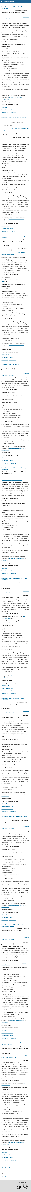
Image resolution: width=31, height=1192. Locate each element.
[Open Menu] (1, 1)
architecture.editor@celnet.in (16, 97)
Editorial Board (5, 1152)
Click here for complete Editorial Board (12, 480)
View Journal (5, 112)
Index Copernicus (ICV (22, 166)
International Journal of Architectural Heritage (14, 117)
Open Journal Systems (7, 1168)
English (4, 1176)
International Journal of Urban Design (11, 364)
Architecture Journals (9, 1)
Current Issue (12, 112)
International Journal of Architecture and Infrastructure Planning (12, 925)
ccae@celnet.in (5, 99)
